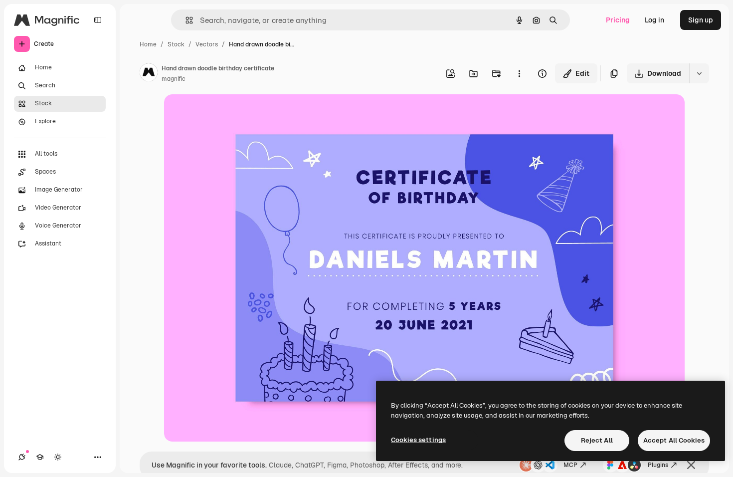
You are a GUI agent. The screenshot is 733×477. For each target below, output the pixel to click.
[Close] (691, 465)
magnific (173, 79)
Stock (176, 44)
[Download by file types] (699, 73)
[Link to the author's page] (149, 73)
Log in (654, 19)
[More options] (519, 73)
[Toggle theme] (58, 457)
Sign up (700, 19)
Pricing (618, 19)
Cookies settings (418, 440)
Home (148, 44)
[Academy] (40, 457)
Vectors (206, 44)
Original (228, 113)
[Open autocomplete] (185, 20)
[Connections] (22, 457)
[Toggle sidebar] (98, 20)
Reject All (597, 440)
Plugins (658, 465)
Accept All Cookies (674, 440)
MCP (570, 465)
